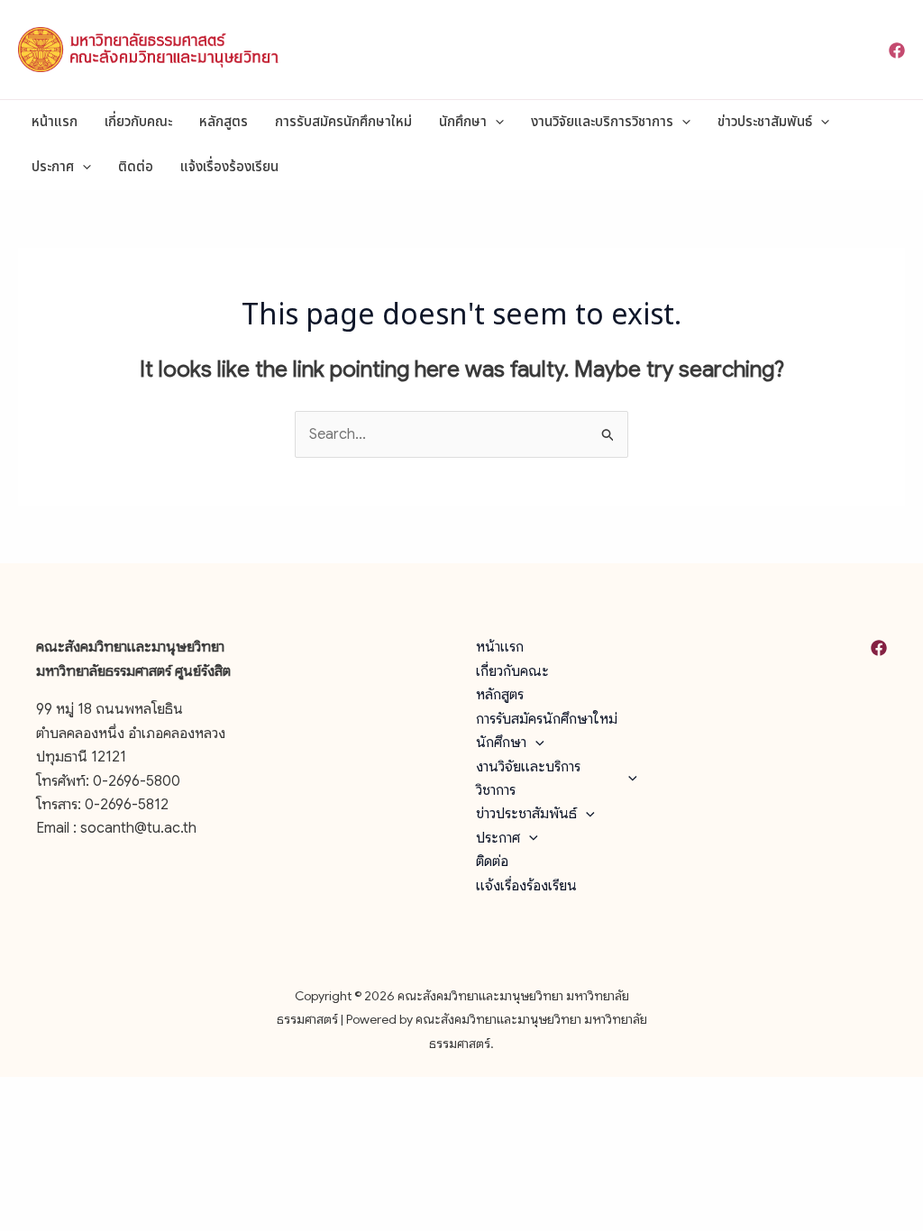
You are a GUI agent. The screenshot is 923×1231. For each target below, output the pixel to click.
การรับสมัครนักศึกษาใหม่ (343, 122)
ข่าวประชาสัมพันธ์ (764, 122)
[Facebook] (897, 50)
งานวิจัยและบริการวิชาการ (602, 122)
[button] (495, 122)
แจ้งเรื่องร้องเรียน (229, 167)
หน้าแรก (55, 122)
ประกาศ (53, 167)
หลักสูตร (223, 122)
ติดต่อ (135, 167)
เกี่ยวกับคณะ (138, 122)
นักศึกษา (463, 122)
